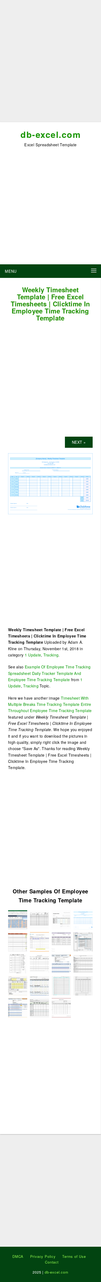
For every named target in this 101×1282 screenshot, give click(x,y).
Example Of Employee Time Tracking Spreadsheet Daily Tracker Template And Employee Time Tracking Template (49, 673)
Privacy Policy (43, 1256)
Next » (79, 442)
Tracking (50, 655)
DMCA (17, 1256)
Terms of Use (74, 1256)
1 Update (33, 655)
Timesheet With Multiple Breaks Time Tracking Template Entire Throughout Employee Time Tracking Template (50, 704)
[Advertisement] (50, 63)
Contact (52, 1262)
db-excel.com (50, 134)
